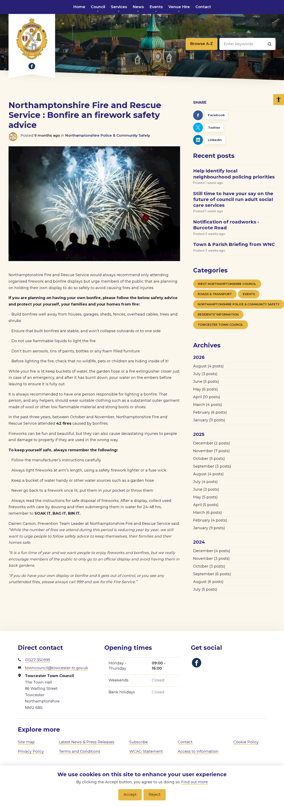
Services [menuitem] (119, 7)
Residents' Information (218, 314)
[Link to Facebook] (31, 66)
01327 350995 (37, 660)
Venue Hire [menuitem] (179, 7)
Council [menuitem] (98, 7)
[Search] (269, 44)
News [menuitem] (138, 7)
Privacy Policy (31, 751)
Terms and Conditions (79, 751)
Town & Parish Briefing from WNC (234, 244)
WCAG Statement (146, 751)
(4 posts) (208, 366)
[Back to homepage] (32, 39)
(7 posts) (211, 451)
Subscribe (138, 742)
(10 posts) (206, 397)
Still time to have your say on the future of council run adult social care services (233, 199)
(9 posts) (209, 528)
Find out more (194, 782)
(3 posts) (205, 374)
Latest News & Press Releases (86, 742)
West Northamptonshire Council (227, 284)
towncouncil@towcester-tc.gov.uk (56, 668)
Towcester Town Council (220, 325)
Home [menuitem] (79, 7)
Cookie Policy (246, 742)
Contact (185, 742)
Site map (26, 742)
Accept (130, 794)
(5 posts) (206, 381)
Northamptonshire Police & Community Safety (107, 135)
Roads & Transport (215, 294)
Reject (155, 794)
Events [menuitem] (156, 7)
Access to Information (198, 751)
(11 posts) (209, 420)
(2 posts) (211, 443)
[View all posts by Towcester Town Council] (15, 136)
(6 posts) (205, 389)
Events (249, 294)
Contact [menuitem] (203, 7)
